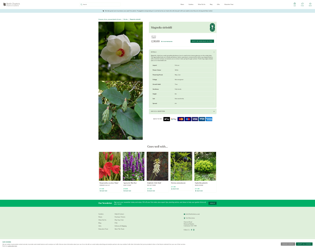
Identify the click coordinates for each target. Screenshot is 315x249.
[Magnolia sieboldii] (120, 51)
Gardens (191, 4)
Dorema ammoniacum (178, 183)
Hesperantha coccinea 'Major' (109, 183)
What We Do (201, 4)
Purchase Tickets (120, 217)
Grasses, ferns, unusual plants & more (109, 19)
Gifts (218, 4)
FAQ (116, 223)
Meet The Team (119, 229)
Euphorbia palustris (201, 183)
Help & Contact (119, 214)
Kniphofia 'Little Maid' (154, 183)
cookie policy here (12, 246)
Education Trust (228, 4)
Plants (182, 4)
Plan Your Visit (119, 220)
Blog (211, 4)
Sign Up (212, 203)
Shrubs (125, 19)
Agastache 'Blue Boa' (130, 183)
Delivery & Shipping (121, 226)
